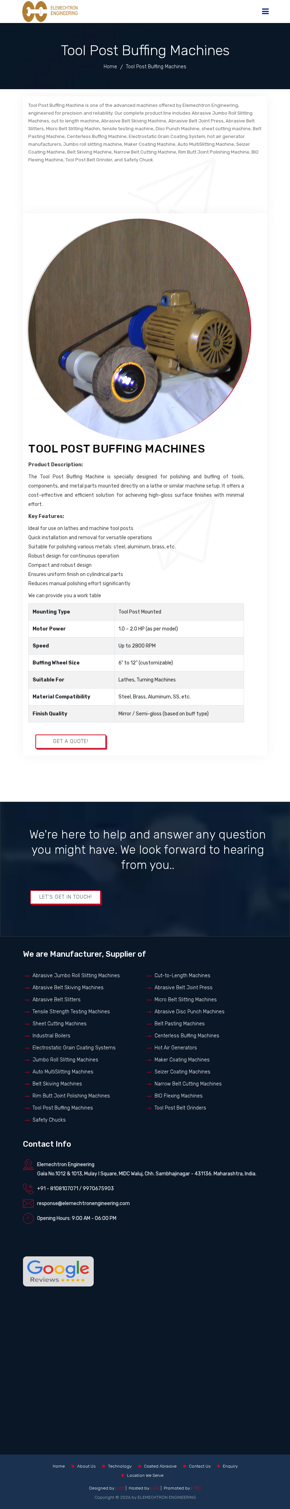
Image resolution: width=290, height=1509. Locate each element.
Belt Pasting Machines (180, 1024)
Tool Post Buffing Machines (63, 1108)
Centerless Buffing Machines (187, 1036)
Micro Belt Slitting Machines (186, 1000)
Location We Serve (145, 1475)
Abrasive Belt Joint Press (184, 988)
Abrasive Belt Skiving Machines (68, 988)
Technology (120, 1466)
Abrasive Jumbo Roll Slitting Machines (76, 976)
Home (110, 67)
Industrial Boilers (51, 1036)
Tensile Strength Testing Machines (71, 1012)
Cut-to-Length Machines (182, 976)
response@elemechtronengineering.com (83, 1203)
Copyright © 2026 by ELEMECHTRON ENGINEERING (145, 1497)
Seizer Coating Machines (182, 1072)
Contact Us (199, 1466)
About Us (86, 1466)
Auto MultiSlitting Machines (63, 1072)
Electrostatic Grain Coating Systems (74, 1048)
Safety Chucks (49, 1120)
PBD (197, 1488)
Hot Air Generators (176, 1048)
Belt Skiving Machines (57, 1084)
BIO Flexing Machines (179, 1096)
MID (120, 1488)
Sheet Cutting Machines (60, 1024)
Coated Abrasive (160, 1466)
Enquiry (230, 1466)
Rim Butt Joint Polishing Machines (71, 1096)
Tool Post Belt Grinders (180, 1108)
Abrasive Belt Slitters (57, 1000)
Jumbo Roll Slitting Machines (65, 1060)
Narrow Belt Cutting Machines (188, 1084)
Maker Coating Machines (182, 1060)
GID (156, 1488)
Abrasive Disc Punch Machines (190, 1012)
